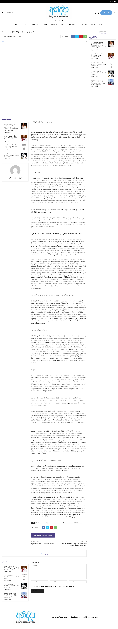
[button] (114, 13)
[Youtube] (98, 13)
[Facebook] (92, 13)
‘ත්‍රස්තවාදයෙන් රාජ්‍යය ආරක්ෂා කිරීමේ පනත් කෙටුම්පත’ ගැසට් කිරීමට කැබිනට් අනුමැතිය (11, 595)
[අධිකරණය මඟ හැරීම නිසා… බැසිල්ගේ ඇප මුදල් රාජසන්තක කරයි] (24, 138)
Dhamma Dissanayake (64, 522)
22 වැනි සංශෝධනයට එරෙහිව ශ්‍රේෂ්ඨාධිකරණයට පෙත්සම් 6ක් (11, 146)
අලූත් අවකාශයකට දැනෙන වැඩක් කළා (42, 543)
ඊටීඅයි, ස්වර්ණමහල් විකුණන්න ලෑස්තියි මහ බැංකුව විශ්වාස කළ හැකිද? (73, 544)
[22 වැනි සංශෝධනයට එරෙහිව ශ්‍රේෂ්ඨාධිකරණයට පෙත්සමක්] (24, 156)
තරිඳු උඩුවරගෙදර (8, 36)
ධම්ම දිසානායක (77, 522)
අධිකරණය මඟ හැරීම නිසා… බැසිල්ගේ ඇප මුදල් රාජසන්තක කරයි (11, 137)
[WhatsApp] (85, 36)
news (71, 522)
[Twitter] (95, 13)
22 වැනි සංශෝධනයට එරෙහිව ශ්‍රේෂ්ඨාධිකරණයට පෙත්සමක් (11, 155)
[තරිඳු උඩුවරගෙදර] (15, 170)
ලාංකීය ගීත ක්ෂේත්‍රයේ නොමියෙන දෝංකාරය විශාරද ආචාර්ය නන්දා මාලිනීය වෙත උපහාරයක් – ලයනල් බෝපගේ (11, 127)
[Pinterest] (81, 36)
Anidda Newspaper (53, 522)
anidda (45, 522)
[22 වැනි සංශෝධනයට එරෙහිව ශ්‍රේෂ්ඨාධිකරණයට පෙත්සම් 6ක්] (24, 147)
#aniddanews (39, 522)
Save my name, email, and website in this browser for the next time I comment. (53, 586)
